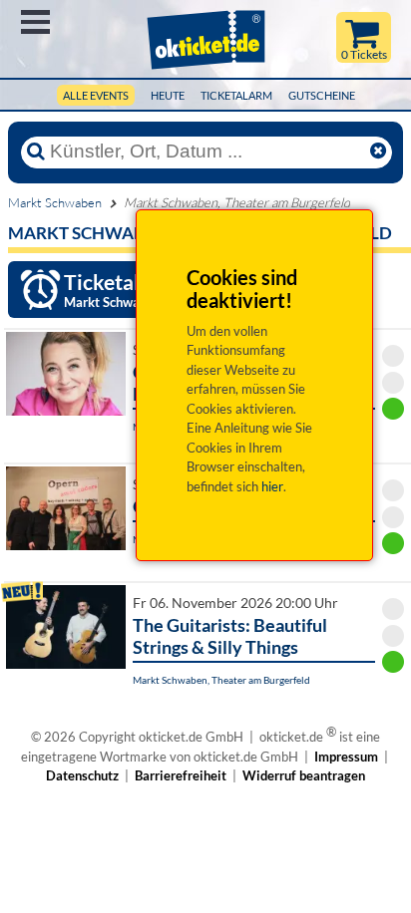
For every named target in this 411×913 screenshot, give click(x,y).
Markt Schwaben (55, 202)
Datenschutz (82, 775)
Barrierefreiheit (180, 775)
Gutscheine (321, 95)
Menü (35, 22)
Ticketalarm (236, 95)
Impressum (346, 756)
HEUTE (168, 95)
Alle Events (96, 95)
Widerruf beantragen (303, 775)
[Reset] (378, 151)
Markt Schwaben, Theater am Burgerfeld (221, 680)
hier (272, 486)
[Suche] (36, 151)
